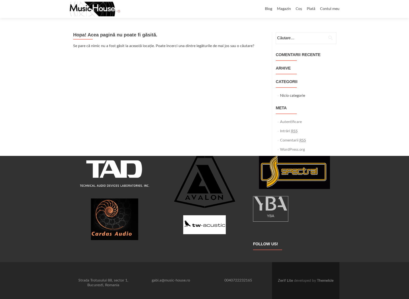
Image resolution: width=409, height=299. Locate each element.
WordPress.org (292, 149)
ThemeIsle (325, 280)
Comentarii (293, 140)
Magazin (284, 9)
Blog (268, 9)
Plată (311, 9)
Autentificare (291, 122)
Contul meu (329, 9)
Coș (299, 9)
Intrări (289, 131)
